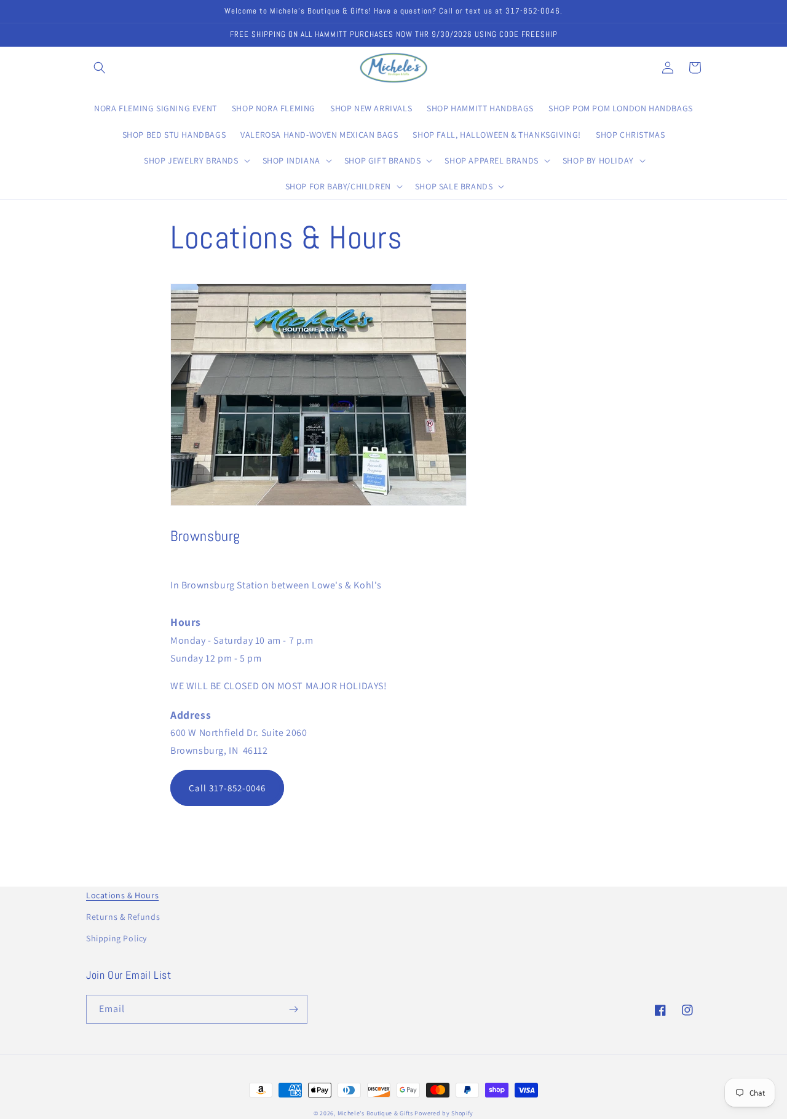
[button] (99, 67)
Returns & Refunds (123, 916)
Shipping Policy (116, 938)
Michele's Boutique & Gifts (375, 1113)
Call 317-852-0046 (227, 788)
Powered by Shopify (443, 1113)
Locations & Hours (122, 895)
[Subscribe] (293, 1009)
